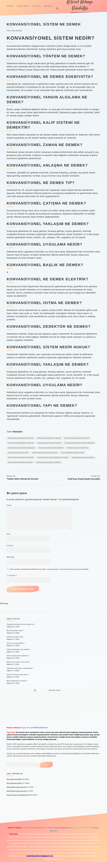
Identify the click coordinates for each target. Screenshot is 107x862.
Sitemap (4, 603)
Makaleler (18, 431)
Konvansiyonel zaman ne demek (48, 462)
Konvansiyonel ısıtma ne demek (49, 443)
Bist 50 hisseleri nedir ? (15, 630)
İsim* (8, 534)
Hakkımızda (48, 6)
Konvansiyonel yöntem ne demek (20, 462)
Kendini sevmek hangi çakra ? (17, 674)
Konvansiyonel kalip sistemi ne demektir (79, 443)
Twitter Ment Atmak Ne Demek (22, 479)
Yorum (9, 505)
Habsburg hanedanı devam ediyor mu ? (21, 624)
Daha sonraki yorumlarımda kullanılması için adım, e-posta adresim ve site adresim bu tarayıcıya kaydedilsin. (49, 569)
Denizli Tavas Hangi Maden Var (18, 795)
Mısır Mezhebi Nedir (14, 779)
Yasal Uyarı (36, 6)
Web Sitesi (10, 557)
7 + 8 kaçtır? (12, 575)
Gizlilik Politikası (23, 6)
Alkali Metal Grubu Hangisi (16, 787)
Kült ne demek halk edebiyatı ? (18, 656)
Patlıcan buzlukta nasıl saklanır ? (19, 649)
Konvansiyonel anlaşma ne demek (20, 438)
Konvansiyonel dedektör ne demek (21, 443)
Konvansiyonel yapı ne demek (83, 457)
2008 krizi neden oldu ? (15, 637)
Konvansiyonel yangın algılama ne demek (53, 457)
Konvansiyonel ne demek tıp (77, 448)
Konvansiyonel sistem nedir (18, 453)
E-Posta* (10, 545)
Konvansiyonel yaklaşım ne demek (21, 457)
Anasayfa (10, 6)
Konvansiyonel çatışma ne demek (77, 438)
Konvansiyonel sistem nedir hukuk (44, 453)
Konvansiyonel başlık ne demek (48, 438)
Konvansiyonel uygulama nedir (72, 453)
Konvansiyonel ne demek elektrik (51, 448)
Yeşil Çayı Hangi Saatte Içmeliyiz (83, 479)
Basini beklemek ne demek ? (17, 681)
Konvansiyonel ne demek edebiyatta (21, 448)
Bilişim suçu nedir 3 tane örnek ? (18, 662)
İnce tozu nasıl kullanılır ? (16, 643)
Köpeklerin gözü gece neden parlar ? (20, 668)
